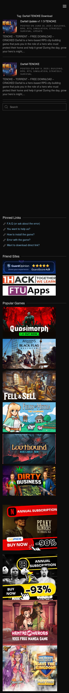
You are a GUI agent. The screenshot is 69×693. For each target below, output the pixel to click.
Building (59, 26)
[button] (64, 6)
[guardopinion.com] (29, 266)
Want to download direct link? (23, 245)
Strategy (55, 28)
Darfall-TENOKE (29, 64)
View (29, 321)
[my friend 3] (29, 279)
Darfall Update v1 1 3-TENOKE (38, 21)
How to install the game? (20, 234)
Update (37, 31)
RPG (22, 28)
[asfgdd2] (30, 622)
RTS (29, 28)
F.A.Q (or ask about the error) (23, 223)
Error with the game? (18, 239)
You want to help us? (18, 229)
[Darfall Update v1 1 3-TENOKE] (10, 26)
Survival (26, 31)
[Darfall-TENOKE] (10, 69)
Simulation (40, 28)
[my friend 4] (29, 290)
